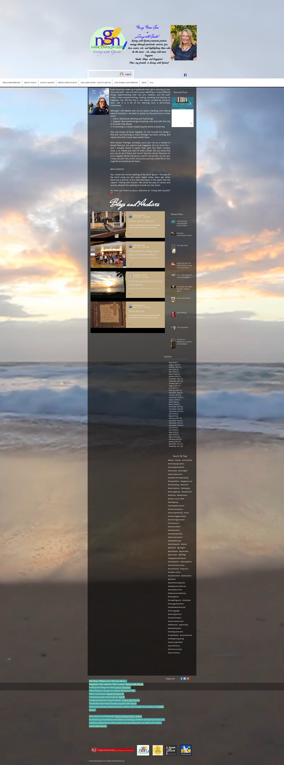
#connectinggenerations (177, 516)
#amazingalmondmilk (176, 467)
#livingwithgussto (174, 600)
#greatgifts (181, 548)
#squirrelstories (174, 653)
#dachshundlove (174, 527)
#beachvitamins (174, 488)
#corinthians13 (173, 523)
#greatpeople (173, 551)
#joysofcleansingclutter (176, 583)
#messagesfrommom (176, 604)
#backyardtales (173, 481)
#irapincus (184, 569)
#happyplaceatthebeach (177, 558)
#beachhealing (173, 485)
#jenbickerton (186, 576)
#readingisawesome (175, 632)
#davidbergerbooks (175, 534)
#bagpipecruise (186, 481)
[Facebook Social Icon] (185, 75)
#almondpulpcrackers (176, 464)
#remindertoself (186, 635)
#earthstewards (174, 544)
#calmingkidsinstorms (176, 506)
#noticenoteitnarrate (175, 621)
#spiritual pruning (175, 649)
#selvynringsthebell (175, 642)
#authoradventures (175, 474)
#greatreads (183, 551)
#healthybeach (173, 562)
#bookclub (172, 495)
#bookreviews (182, 495)
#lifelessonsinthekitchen (177, 593)
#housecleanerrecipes (176, 565)
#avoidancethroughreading (178, 478)
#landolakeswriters (175, 590)
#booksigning (173, 502)
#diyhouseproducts (175, 537)
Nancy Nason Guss (147, 27)
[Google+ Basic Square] (188, 678)
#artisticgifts (182, 471)
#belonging (185, 488)
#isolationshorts (174, 576)
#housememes (173, 569)
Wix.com (121, 761)
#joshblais (172, 579)
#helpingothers (186, 562)
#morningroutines (174, 614)
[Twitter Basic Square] (184, 678)
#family (184, 544)
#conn (186, 513)
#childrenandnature (175, 509)
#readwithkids (173, 635)
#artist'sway (172, 471)
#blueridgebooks (174, 492)
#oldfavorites (173, 625)
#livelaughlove (173, 597)
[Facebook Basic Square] (181, 678)
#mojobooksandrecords (176, 607)
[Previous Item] (175, 103)
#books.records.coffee (176, 499)
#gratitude (172, 548)
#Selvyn (178, 460)
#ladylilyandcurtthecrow (177, 586)
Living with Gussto (179, 118)
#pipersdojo (183, 625)
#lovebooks (186, 600)
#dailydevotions (174, 530)
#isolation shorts (174, 572)
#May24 (171, 460)
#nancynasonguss (174, 618)
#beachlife (184, 485)
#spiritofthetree (174, 646)
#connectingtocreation (176, 520)
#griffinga (182, 555)
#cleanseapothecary (175, 513)
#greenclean (172, 555)
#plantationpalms (174, 628)
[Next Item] (190, 103)
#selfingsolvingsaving (176, 639)
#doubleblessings (174, 541)
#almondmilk (187, 460)
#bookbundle (187, 492)
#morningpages (174, 611)
